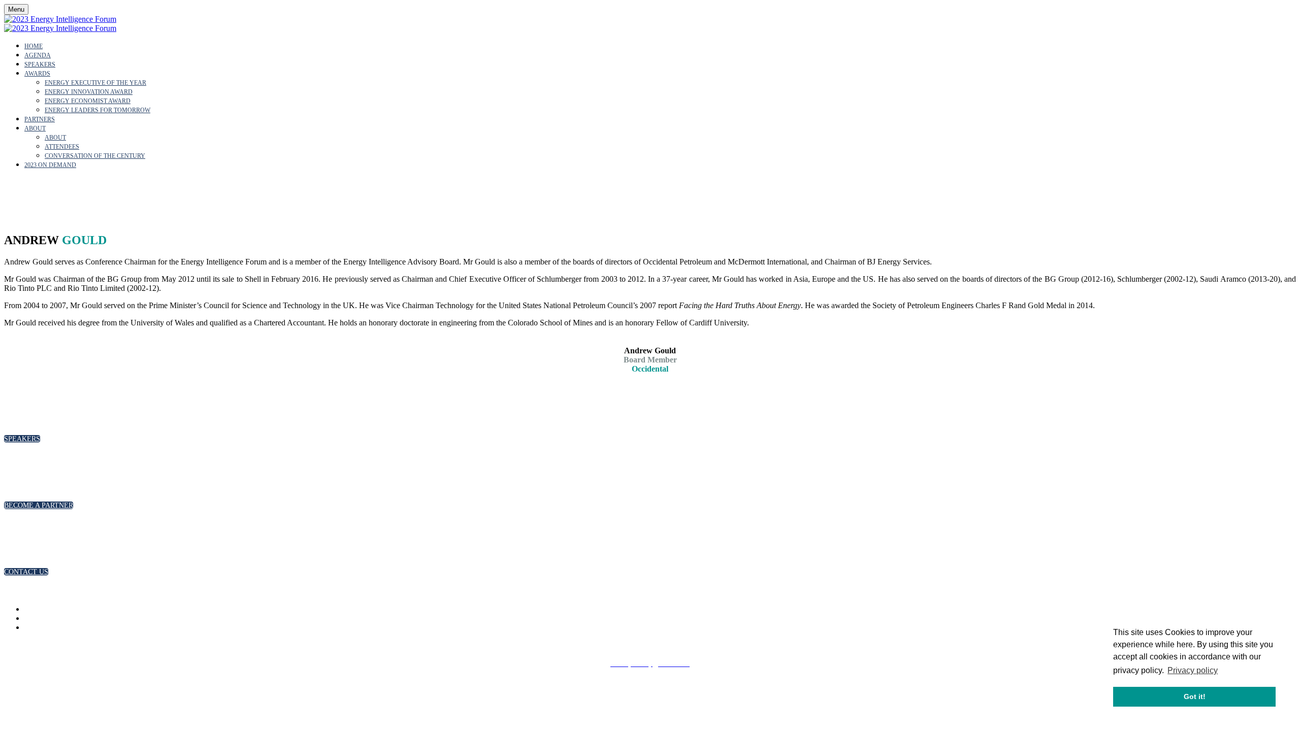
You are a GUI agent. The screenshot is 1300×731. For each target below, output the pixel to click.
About (35, 128)
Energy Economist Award (88, 101)
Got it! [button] (1195, 696)
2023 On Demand (50, 165)
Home (33, 46)
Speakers (39, 64)
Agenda (37, 55)
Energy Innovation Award (89, 91)
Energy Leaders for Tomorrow (97, 110)
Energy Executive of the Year (95, 82)
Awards (37, 73)
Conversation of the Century (95, 155)
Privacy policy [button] (1192, 670)
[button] (22, 439)
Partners (39, 119)
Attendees (62, 146)
